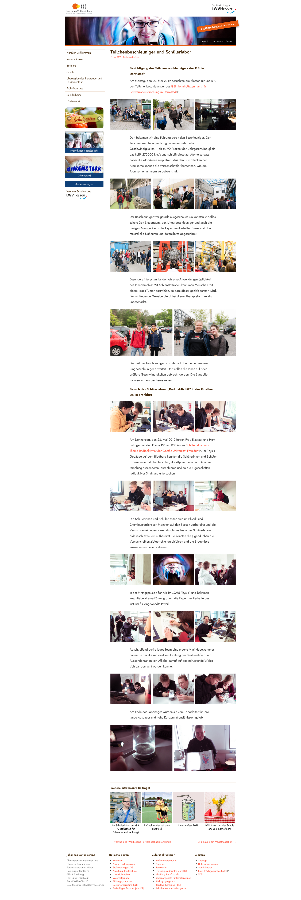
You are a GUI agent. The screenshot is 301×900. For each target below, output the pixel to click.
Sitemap (202, 860)
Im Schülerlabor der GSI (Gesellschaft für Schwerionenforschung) (126, 829)
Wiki (200, 874)
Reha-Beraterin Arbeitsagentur (171, 888)
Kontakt (205, 41)
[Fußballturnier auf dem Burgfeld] (157, 822)
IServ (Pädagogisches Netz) (212, 871)
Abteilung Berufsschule (125, 871)
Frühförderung (75, 88)
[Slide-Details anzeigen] (84, 117)
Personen (117, 860)
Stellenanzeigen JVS (123, 867)
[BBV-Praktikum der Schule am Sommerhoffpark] (219, 822)
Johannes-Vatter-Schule (81, 854)
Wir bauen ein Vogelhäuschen (217, 842)
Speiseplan (161, 867)
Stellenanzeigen (84, 184)
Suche (229, 41)
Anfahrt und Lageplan (124, 864)
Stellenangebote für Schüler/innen (173, 878)
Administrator (205, 867)
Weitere (200, 854)
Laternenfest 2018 (188, 825)
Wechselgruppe (121, 878)
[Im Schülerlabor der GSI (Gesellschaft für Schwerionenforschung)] (125, 822)
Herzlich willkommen (79, 52)
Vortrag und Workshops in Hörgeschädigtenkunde (140, 842)
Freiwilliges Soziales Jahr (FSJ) (128, 888)
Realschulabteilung (131, 57)
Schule (70, 72)
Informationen (75, 59)
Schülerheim (74, 95)
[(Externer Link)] (224, 9)
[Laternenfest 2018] (188, 822)
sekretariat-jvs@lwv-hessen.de (89, 885)
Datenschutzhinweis (208, 864)
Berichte (71, 65)
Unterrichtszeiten (121, 874)
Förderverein (74, 101)
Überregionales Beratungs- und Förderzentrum (84, 80)
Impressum (218, 41)
